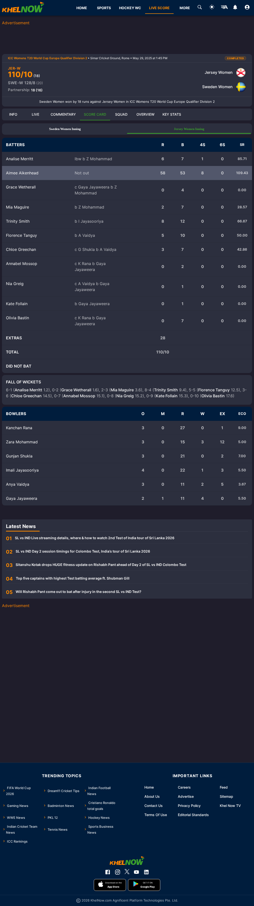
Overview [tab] (145, 114)
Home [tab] (81, 8)
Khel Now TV (230, 805)
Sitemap (226, 796)
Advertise (186, 796)
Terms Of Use (155, 815)
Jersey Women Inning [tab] (189, 129)
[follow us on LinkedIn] (146, 872)
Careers (184, 787)
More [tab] (185, 8)
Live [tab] (35, 114)
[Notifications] (235, 8)
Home (149, 787)
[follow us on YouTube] (136, 872)
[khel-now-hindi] (224, 8)
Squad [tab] (121, 114)
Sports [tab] (104, 8)
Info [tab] (13, 114)
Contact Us (153, 805)
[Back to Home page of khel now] (23, 7)
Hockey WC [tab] (130, 8)
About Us (152, 796)
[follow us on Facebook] (108, 872)
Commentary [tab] (63, 114)
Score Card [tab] (95, 114)
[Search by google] (199, 8)
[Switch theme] (211, 8)
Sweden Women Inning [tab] (65, 129)
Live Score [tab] (159, 8)
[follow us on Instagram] (118, 872)
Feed (224, 787)
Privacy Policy (189, 805)
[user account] (247, 8)
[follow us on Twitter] (127, 872)
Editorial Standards (193, 815)
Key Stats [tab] (171, 114)
